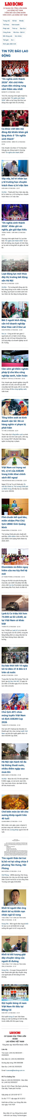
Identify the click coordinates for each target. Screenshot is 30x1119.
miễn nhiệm (12, 536)
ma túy (11, 585)
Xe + (12, 40)
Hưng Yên (5, 924)
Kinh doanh (15, 25)
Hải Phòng (5, 875)
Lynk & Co (15, 630)
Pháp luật (6, 28)
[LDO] (15, 68)
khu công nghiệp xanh (19, 389)
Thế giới (5, 40)
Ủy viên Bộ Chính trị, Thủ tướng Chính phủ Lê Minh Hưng (15, 486)
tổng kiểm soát (17, 434)
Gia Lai (4, 334)
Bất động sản (7, 36)
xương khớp (14, 830)
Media (21, 21)
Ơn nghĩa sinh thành (12, 152)
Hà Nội (4, 192)
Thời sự (14, 28)
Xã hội (14, 21)
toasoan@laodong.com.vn (15, 1070)
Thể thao (6, 25)
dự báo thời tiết (13, 681)
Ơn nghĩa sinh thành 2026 (14, 241)
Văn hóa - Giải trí (19, 32)
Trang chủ (6, 21)
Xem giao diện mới (9, 44)
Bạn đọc (23, 28)
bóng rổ (11, 1017)
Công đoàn (7, 32)
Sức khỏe (18, 36)
